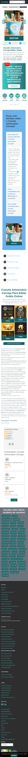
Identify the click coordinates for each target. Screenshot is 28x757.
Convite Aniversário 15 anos (7, 610)
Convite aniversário (6, 516)
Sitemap (3, 737)
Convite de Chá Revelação (7, 634)
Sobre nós (3, 701)
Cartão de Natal (5, 695)
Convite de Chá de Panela (7, 632)
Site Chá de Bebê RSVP (7, 663)
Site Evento (15, 43)
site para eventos (16, 412)
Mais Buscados (4, 723)
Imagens (3, 727)
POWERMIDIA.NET (5, 711)
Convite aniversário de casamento (9, 542)
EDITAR (14, 38)
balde (17, 56)
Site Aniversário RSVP (6, 653)
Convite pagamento (13, 549)
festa (4, 57)
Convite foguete (22, 565)
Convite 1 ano (20, 526)
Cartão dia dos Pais (5, 690)
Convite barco (13, 532)
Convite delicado (20, 545)
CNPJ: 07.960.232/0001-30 (7, 739)
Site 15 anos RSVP (5, 658)
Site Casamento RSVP (6, 656)
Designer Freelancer (10, 619)
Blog (2, 725)
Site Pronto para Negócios (7, 677)
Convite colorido (13, 568)
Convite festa (14, 516)
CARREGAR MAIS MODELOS (14, 343)
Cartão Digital (4, 671)
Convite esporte (5, 522)
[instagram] (4, 704)
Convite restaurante (14, 572)
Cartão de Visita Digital (6, 674)
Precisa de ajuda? (5, 709)
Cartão (3, 682)
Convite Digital (4, 599)
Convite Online (4, 596)
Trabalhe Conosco (6, 616)
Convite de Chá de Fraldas (7, 629)
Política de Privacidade (6, 713)
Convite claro (13, 522)
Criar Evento (4, 734)
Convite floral (12, 545)
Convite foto (13, 539)
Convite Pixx (4, 562)
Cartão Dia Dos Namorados (7, 697)
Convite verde (21, 522)
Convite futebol (16, 519)
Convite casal (21, 542)
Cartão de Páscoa (5, 692)
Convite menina (22, 568)
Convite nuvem (21, 532)
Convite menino (5, 539)
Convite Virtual (4, 594)
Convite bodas (5, 545)
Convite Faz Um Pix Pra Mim (17, 559)
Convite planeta (5, 565)
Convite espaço (12, 562)
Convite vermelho (21, 535)
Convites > (5, 7)
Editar (8, 321)
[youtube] (5, 704)
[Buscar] (23, 2)
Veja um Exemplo (5, 423)
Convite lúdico (5, 568)
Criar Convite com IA (6, 732)
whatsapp (19, 59)
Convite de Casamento (6, 639)
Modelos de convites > (13, 7)
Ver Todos (14, 500)
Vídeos (2, 730)
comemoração (13, 57)
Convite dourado (20, 555)
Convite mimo (14, 552)
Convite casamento (21, 539)
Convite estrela (14, 565)
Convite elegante (5, 559)
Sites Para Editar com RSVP (8, 650)
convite (19, 369)
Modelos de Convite (6, 603)
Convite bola (12, 526)
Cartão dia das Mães (6, 688)
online (4, 59)
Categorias (3, 587)
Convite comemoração (6, 519)
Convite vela (4, 555)
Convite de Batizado (6, 636)
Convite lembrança (6, 552)
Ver (13, 431)
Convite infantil (15, 529)
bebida (20, 56)
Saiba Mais (7, 312)
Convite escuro (12, 555)
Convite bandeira (5, 535)
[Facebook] (2, 704)
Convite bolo (22, 552)
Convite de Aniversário (6, 608)
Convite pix (4, 549)
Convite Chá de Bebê (6, 613)
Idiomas (3, 741)
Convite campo (5, 526)
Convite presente (22, 549)
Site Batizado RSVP (5, 667)
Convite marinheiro (6, 529)
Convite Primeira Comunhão (8, 646)
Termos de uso (4, 716)
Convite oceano (5, 532)
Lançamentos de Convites (7, 592)
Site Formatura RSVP (6, 660)
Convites (3, 584)
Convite (5, 43)
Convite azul (13, 535)
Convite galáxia (5, 572)
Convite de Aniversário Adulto (8, 641)
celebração (19, 57)
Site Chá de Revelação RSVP (8, 665)
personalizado (13, 59)
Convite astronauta (21, 562)
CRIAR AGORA (14, 86)
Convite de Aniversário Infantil (8, 643)
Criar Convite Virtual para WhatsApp (9, 606)
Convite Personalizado (6, 601)
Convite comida (5, 575)
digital (8, 59)
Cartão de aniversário (6, 685)
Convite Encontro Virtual (7, 648)
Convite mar (22, 529)
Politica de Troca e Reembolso (8, 718)
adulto (7, 57)
